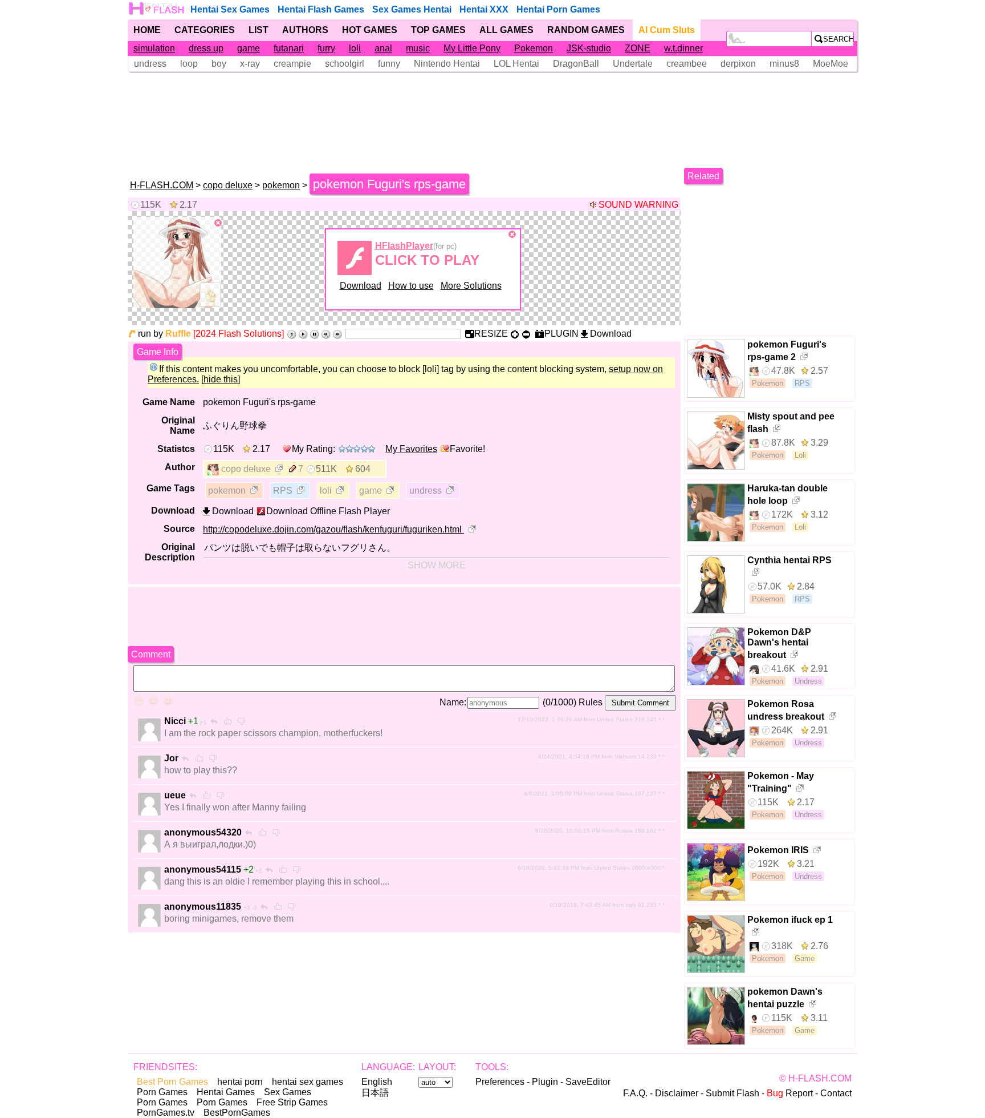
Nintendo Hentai (447, 63)
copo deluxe (228, 185)
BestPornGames (236, 1112)
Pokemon (533, 48)
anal (383, 48)
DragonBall (576, 63)
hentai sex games (307, 1082)
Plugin (545, 1082)
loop (189, 63)
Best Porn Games (172, 1082)
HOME (147, 30)
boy (218, 63)
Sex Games (287, 1092)
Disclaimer (676, 1093)
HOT (369, 30)
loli (355, 48)
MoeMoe (830, 63)
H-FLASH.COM (161, 185)
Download (360, 285)
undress (150, 63)
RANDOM (586, 30)
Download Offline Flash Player (328, 511)
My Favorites (411, 449)
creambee (686, 63)
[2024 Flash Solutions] (238, 333)
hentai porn (240, 1082)
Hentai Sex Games (230, 9)
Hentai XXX (483, 9)
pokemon (281, 185)
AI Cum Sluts (666, 30)
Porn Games (162, 1092)
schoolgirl (344, 63)
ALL (506, 30)
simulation (154, 48)
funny (389, 63)
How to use (411, 285)
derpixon (738, 63)
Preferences (499, 1082)
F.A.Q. (635, 1093)
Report (790, 1093)
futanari (289, 48)
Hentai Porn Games (558, 9)
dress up (206, 48)
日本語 (375, 1092)
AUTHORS (305, 30)
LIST (258, 30)
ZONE (637, 48)
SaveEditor (587, 1082)
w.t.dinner (683, 48)
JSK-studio (589, 48)
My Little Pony (471, 48)
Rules (591, 702)
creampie (292, 63)
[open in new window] (280, 470)
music (418, 48)
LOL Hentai (516, 63)
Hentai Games (226, 1092)
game (248, 48)
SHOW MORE (437, 565)
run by (164, 333)
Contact (836, 1093)
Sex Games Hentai (411, 9)
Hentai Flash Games (321, 9)
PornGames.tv (165, 1112)
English (376, 1082)
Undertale (633, 63)
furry (326, 48)
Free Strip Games (292, 1102)
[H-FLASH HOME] (157, 8)
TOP (438, 30)
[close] (218, 223)
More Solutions (471, 285)
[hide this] (220, 379)
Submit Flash (732, 1093)
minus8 (784, 63)
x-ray (250, 63)
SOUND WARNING (638, 204)
